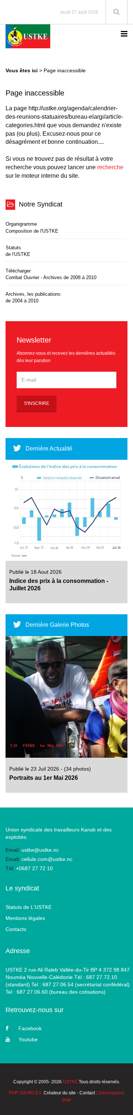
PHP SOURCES (25, 1092)
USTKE (70, 1081)
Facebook (30, 1028)
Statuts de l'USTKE (18, 251)
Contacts (16, 929)
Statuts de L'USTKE (29, 907)
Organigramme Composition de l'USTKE (32, 227)
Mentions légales (25, 918)
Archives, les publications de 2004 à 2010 (33, 297)
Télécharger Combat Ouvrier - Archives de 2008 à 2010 (51, 274)
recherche (110, 167)
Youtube (28, 1039)
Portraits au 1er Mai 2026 (43, 778)
